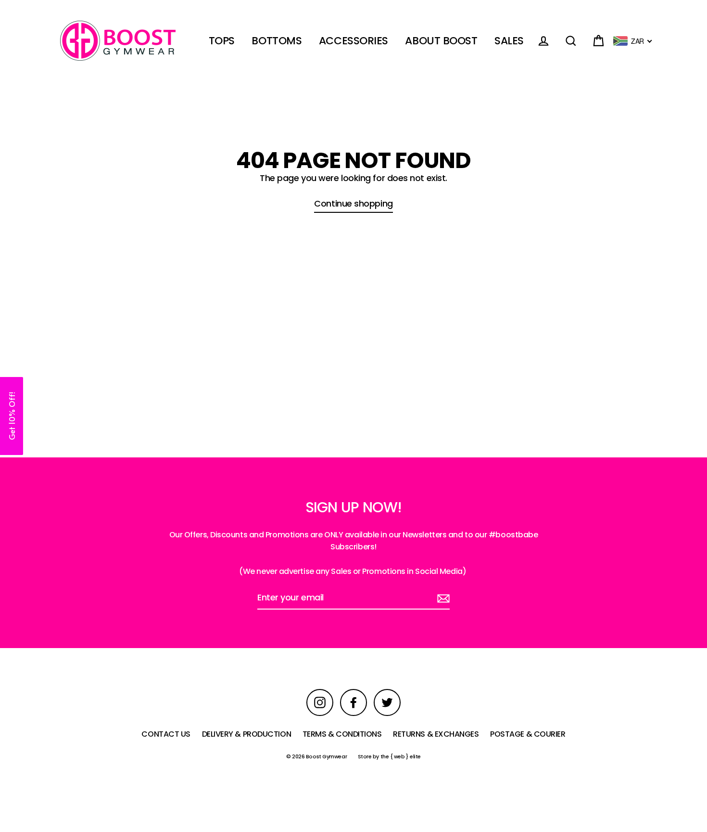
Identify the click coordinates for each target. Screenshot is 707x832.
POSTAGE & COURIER (527, 734)
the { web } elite (400, 756)
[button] (11, 416)
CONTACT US (165, 734)
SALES (509, 40)
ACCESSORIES (353, 40)
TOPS (222, 40)
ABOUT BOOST (441, 40)
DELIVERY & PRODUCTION (246, 734)
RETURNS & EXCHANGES (436, 734)
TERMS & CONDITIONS (342, 734)
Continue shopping (353, 203)
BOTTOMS (277, 40)
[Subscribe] (442, 598)
